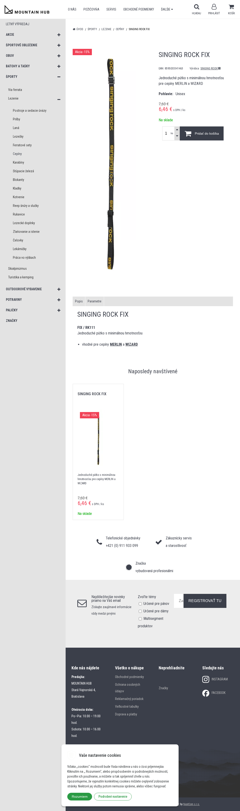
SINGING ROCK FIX (92, 394)
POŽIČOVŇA (91, 9)
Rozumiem (80, 796)
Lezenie (106, 29)
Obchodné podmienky (138, 9)
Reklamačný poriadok (129, 699)
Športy (92, 29)
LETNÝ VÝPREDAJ (17, 24)
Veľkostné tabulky (127, 706)
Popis (79, 301)
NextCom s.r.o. (191, 804)
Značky (163, 688)
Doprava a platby (126, 714)
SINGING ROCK (209, 68)
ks (172, 133)
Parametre (94, 301)
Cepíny (120, 29)
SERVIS (111, 9)
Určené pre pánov (156, 603)
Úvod (79, 29)
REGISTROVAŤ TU (204, 601)
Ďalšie (166, 9)
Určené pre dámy (156, 611)
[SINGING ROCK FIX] (110, 166)
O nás (72, 9)
